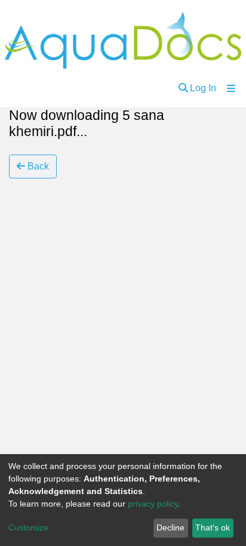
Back (37, 166)
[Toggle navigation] (231, 88)
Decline (170, 527)
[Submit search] (183, 88)
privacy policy (153, 503)
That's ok (212, 527)
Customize (28, 527)
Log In (203, 88)
